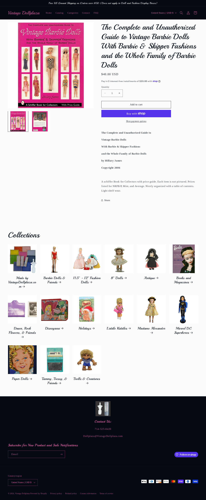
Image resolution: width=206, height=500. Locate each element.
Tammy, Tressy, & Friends (54, 381)
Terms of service (106, 493)
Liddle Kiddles (117, 328)
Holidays (85, 328)
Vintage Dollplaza (22, 493)
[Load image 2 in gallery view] (40, 121)
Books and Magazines (182, 280)
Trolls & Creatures (86, 379)
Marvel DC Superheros (183, 330)
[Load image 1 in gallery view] (18, 121)
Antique (149, 278)
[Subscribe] (61, 454)
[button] (181, 12)
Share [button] (107, 200)
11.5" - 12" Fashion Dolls (86, 280)
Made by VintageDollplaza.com (22, 282)
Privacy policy (56, 493)
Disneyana (52, 328)
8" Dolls (117, 278)
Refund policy (71, 493)
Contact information (88, 493)
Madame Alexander (151, 328)
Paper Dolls (20, 379)
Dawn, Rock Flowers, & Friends (22, 330)
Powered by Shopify (38, 493)
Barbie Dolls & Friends (54, 280)
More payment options (136, 121)
